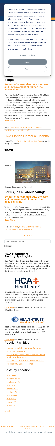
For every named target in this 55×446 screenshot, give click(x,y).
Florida (14, 227)
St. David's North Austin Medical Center (25, 361)
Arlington (12, 385)
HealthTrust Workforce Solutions (28, 141)
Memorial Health (22, 130)
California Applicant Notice (31, 426)
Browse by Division (16, 351)
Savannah (9, 130)
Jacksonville (10, 229)
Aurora (11, 402)
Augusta (12, 399)
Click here (9, 308)
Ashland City (14, 392)
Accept (27, 62)
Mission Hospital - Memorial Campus (24, 348)
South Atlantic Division (31, 127)
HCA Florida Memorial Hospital (27, 136)
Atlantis (12, 395)
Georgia (15, 127)
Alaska (11, 375)
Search (8, 246)
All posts (27, 235)
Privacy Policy (7, 426)
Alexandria (13, 379)
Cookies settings (27, 55)
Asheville (12, 389)
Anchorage (13, 382)
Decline (28, 69)
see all (7, 411)
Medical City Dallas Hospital (20, 364)
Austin (11, 405)
